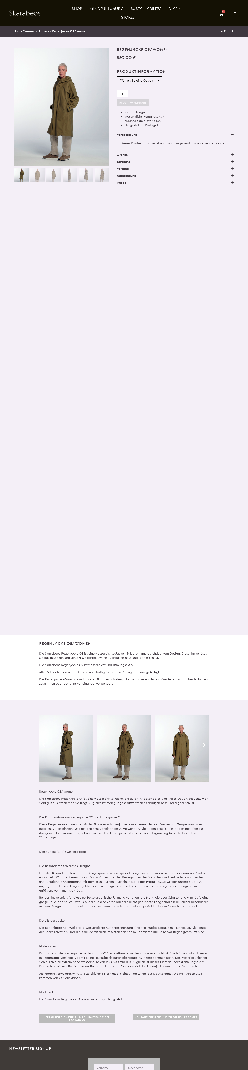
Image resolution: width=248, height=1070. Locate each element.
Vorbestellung (127, 135)
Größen (122, 155)
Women (29, 31)
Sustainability (146, 8)
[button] (175, 134)
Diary (174, 8)
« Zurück (227, 31)
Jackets (43, 31)
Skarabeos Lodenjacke (113, 679)
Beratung (124, 162)
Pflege (121, 182)
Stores (128, 17)
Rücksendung (126, 175)
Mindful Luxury (106, 8)
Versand (123, 169)
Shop (77, 8)
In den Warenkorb (133, 102)
